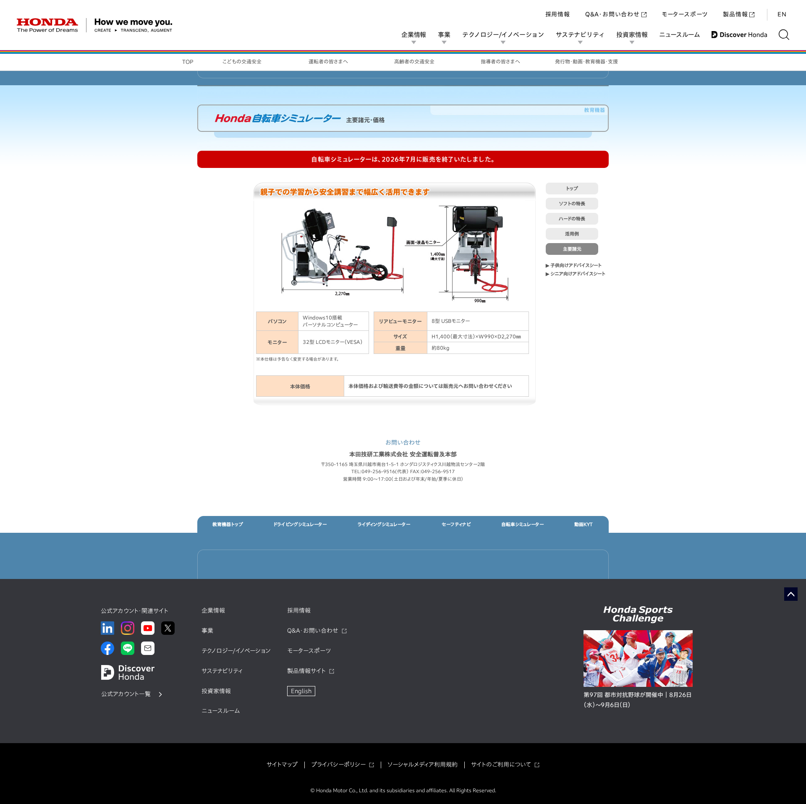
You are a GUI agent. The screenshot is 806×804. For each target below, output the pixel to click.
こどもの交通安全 (242, 61)
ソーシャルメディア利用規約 (422, 764)
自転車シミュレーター (522, 524)
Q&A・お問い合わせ (612, 14)
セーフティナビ (456, 524)
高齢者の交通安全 (414, 61)
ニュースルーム (679, 34)
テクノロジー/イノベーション (503, 34)
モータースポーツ (685, 14)
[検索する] (784, 34)
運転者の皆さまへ (328, 61)
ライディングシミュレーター (384, 524)
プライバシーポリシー (338, 764)
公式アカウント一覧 (126, 694)
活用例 (572, 233)
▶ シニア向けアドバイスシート (575, 273)
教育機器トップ (227, 524)
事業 (444, 34)
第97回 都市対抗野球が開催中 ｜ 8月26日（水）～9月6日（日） (637, 700)
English (301, 691)
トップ (572, 188)
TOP (188, 62)
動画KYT (583, 524)
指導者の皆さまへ (500, 61)
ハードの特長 (572, 218)
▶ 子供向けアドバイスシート (574, 265)
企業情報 (413, 34)
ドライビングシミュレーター (300, 524)
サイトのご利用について (501, 764)
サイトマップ (282, 764)
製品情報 (735, 14)
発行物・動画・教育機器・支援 (586, 61)
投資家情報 (631, 34)
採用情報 (557, 14)
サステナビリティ (580, 34)
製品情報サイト (306, 671)
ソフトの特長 (572, 203)
